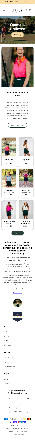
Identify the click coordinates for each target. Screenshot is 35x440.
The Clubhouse (8, 358)
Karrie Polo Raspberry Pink (26, 191)
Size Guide (7, 336)
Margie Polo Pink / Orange (9, 222)
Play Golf (7, 362)
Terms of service (13, 431)
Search (6, 340)
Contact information (18, 434)
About (6, 379)
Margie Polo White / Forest (25, 222)
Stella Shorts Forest (26, 160)
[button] (4, 10)
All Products (8, 332)
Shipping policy (24, 431)
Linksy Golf (16, 425)
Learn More (17, 293)
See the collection (17, 125)
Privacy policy (25, 428)
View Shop (17, 35)
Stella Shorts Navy (9, 160)
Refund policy (16, 428)
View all (17, 233)
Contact (6, 383)
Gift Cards (7, 345)
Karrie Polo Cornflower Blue (9, 191)
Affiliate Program (9, 366)
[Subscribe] (28, 398)
